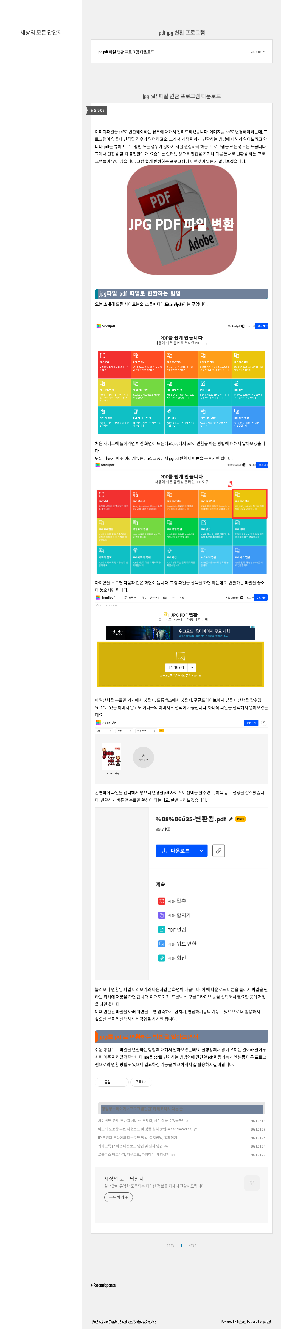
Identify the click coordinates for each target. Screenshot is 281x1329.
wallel (267, 1321)
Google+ (150, 1321)
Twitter (114, 1321)
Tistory (241, 1321)
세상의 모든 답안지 (41, 33)
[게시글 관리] (122, 1082)
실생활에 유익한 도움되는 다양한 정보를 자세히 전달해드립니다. (155, 1186)
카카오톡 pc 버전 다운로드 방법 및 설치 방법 (130, 1146)
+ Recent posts (103, 1285)
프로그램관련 (140, 1108)
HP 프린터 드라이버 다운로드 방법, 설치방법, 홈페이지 (137, 1137)
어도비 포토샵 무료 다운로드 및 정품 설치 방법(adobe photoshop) (145, 1129)
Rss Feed (97, 1321)
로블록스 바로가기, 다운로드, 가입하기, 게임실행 (134, 1154)
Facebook (126, 1321)
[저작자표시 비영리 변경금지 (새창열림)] (159, 1082)
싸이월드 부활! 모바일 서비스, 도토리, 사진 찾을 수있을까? (140, 1120)
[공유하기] (115, 1082)
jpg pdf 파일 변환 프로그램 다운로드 (126, 52)
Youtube (139, 1321)
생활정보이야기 (114, 1108)
